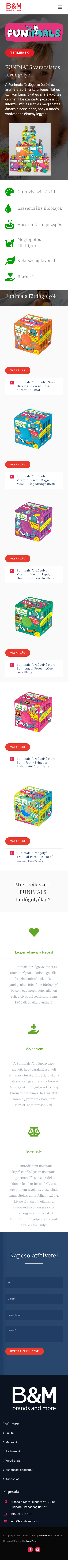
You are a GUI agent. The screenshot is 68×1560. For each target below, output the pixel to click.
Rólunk (9, 1433)
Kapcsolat (12, 1479)
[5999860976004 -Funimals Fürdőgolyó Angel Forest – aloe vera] (34, 589)
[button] (34, 386)
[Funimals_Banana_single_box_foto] (34, 778)
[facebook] (30, 1549)
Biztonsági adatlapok (19, 1470)
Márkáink (11, 1442)
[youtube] (37, 1549)
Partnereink (13, 1451)
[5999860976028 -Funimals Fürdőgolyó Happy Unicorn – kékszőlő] (34, 495)
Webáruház (12, 1460)
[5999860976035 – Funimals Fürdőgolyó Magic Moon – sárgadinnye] (34, 401)
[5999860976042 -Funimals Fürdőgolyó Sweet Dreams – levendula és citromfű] (34, 307)
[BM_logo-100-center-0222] (13, 4)
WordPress (31, 1541)
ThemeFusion (45, 1535)
